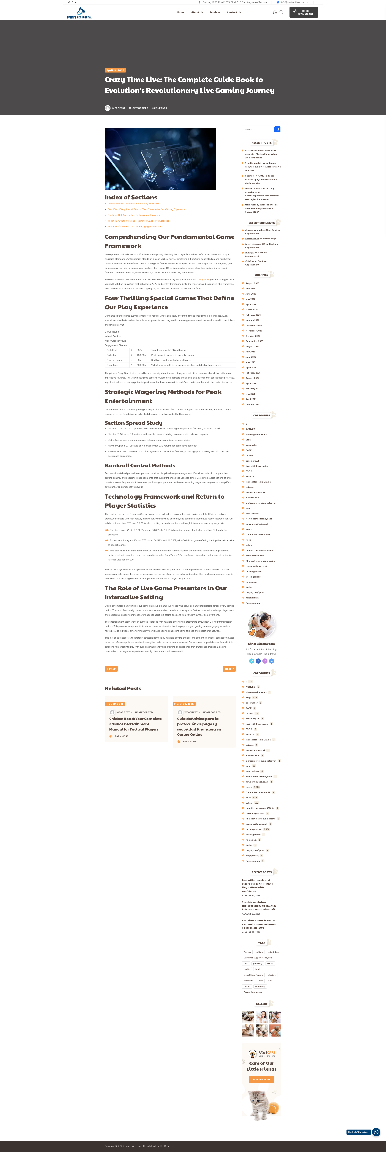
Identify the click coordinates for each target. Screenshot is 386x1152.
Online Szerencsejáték (258, 534)
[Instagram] (75, 2)
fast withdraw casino (257, 466)
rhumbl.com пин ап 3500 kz (260, 550)
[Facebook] (72, 2)
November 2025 (254, 330)
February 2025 (253, 372)
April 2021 (251, 399)
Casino (249, 455)
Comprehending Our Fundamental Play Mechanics (134, 203)
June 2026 (251, 293)
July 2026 (250, 288)
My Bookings (269, 238)
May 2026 (250, 299)
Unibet (247, 986)
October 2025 (253, 336)
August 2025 (252, 346)
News (249, 529)
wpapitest (118, 108)
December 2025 (254, 325)
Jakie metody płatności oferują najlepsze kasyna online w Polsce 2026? (261, 208)
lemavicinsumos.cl (255, 492)
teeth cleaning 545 (255, 244)
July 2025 (250, 351)
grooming (257, 963)
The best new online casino (260, 561)
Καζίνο (249, 587)
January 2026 (252, 320)
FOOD (249, 471)
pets (261, 980)
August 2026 (252, 283)
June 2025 (251, 357)
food (246, 963)
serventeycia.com (255, 555)
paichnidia (248, 980)
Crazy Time (203, 279)
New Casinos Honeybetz (259, 518)
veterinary (260, 986)
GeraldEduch (252, 238)
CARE (249, 450)
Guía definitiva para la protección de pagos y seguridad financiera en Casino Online (199, 726)
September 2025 (254, 341)
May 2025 (250, 362)
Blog (248, 439)
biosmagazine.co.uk (256, 434)
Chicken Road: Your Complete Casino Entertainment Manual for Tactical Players (135, 724)
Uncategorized (138, 108)
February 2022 (253, 388)
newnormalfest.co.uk (257, 524)
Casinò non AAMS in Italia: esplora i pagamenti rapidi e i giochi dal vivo (261, 179)
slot (270, 980)
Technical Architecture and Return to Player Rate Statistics (138, 221)
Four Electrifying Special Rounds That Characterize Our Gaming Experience (146, 209)
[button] (275, 12)
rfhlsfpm (249, 261)
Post (248, 539)
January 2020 (252, 404)
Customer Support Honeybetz (258, 957)
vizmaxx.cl (251, 582)
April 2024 (251, 383)
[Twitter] (69, 2)
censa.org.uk (252, 460)
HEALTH (250, 476)
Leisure (250, 487)
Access (247, 952)
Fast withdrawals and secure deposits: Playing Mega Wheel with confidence (261, 154)
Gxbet (270, 963)
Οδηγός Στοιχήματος (255, 592)
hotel (257, 969)
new (248, 508)
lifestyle (272, 975)
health (247, 969)
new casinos (252, 513)
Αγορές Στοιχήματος (253, 992)
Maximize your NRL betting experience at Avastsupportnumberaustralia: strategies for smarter (262, 194)
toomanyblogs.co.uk (256, 566)
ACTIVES (250, 429)
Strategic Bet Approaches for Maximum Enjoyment (134, 215)
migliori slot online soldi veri (261, 503)
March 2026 (252, 309)
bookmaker (252, 445)
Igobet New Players (253, 975)
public (249, 545)
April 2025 (251, 367)
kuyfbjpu (249, 252)
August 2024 (252, 378)
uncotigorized (253, 576)
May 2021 (250, 394)
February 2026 (253, 315)
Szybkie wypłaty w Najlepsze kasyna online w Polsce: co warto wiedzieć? (263, 167)
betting (259, 952)
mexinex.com (252, 497)
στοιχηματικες (252, 597)
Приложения (253, 603)
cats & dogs (273, 952)
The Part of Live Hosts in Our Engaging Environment (135, 226)
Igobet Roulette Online (258, 481)
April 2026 (251, 304)
